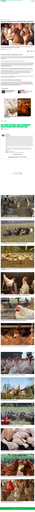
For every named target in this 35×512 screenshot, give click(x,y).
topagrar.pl (2, 19)
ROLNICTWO (26, 126)
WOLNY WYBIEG (3, 126)
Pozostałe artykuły (16, 173)
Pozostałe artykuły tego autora (17, 154)
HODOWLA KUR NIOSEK (8, 126)
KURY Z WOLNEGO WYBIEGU (20, 126)
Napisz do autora (23, 157)
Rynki (5, 19)
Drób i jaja (8, 19)
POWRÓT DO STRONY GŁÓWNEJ (17, 508)
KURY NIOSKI (14, 126)
